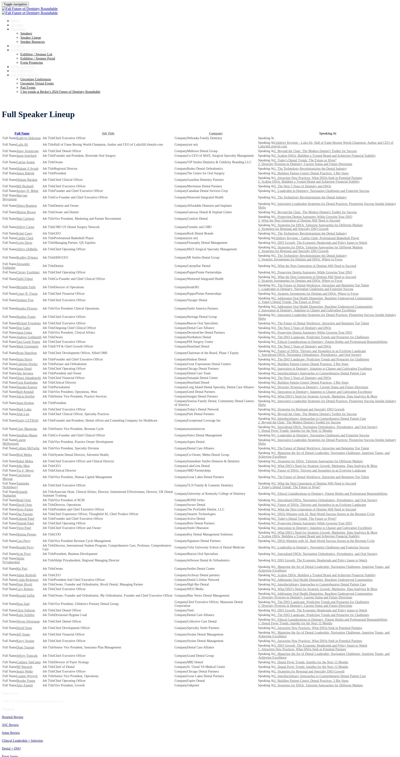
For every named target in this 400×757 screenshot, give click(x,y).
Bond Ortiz (23, 500)
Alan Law (22, 414)
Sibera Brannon (26, 205)
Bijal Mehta (24, 455)
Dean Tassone (25, 647)
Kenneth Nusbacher (15, 493)
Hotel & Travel (23, 67)
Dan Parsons (24, 514)
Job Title (108, 133)
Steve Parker (24, 509)
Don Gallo (23, 328)
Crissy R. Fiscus (27, 293)
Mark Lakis (23, 409)
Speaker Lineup (30, 37)
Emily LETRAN (27, 420)
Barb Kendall (25, 392)
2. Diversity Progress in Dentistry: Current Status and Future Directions (305, 164)
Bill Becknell (25, 186)
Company (216, 133)
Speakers (18, 29)
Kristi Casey (24, 233)
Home (15, 21)
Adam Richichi (26, 575)
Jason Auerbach (26, 155)
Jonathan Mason (26, 435)
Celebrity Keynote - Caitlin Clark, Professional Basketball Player (316, 238)
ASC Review (10, 725)
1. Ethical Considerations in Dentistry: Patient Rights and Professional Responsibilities (330, 342)
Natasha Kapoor (26, 387)
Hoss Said (22, 604)
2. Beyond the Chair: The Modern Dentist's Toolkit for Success (315, 151)
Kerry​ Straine (25, 641)
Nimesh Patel (25, 523)
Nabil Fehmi (24, 279)
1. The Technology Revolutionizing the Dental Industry (310, 168)
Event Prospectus (31, 62)
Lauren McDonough (14, 441)
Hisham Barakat (26, 179)
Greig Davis (24, 242)
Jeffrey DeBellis (27, 249)
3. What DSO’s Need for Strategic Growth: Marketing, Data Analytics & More (325, 396)
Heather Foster (26, 317)
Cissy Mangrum (26, 429)
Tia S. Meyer (25, 470)
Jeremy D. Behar (27, 191)
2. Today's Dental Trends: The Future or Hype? (305, 160)
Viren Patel (23, 528)
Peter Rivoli (24, 584)
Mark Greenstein (27, 346)
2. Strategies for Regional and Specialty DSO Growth (293, 229)
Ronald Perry (25, 547)
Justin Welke (24, 671)
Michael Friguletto (28, 323)
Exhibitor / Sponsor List (36, 54)
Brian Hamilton (26, 353)
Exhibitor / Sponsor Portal (37, 58)
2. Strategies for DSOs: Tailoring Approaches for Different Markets (318, 225)
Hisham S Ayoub (27, 168)
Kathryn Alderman (28, 138)
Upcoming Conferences (35, 79)
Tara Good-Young (28, 342)
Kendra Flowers (26, 308)
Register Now (22, 71)
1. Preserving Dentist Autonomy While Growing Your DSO (313, 217)
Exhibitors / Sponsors (28, 50)
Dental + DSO (11, 748)
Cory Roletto (24, 589)
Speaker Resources (32, 42)
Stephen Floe (25, 300)
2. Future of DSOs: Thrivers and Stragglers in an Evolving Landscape (320, 351)
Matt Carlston (25, 218)
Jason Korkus (25, 403)
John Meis (23, 466)
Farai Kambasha (27, 382)
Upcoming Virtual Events (37, 83)
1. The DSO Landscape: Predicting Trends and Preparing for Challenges (321, 337)
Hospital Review (12, 717)
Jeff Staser (23, 634)
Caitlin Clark (24, 238)
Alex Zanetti (24, 685)
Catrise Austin (25, 162)
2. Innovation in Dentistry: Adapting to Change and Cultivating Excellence (307, 310)
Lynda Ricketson (27, 580)
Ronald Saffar (25, 595)
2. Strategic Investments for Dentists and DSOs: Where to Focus (300, 259)
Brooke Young (25, 680)
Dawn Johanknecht (28, 378)
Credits (17, 46)
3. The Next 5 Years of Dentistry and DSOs (302, 186)
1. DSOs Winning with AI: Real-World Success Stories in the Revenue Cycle (324, 514)
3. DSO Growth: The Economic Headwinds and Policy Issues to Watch (320, 242)
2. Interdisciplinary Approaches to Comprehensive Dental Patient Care (320, 373)
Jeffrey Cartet (25, 227)
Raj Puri (21, 568)
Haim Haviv (24, 359)
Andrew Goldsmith (28, 337)
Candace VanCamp (28, 662)
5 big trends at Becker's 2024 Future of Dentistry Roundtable (60, 92)
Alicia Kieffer (25, 396)
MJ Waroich (24, 667)
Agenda (17, 25)
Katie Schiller (25, 615)
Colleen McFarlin (27, 448)
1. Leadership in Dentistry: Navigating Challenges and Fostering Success (321, 191)
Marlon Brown (26, 212)
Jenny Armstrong (27, 151)
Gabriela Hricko (27, 364)
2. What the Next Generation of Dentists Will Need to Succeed (299, 220)
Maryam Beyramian (15, 197)
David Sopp (24, 628)
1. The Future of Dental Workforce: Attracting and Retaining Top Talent (321, 285)
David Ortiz (24, 505)
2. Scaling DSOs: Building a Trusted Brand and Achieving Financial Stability (325, 155)
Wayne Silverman (28, 621)
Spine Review (11, 733)
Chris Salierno (25, 610)
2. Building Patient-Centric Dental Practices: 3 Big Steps (311, 173)
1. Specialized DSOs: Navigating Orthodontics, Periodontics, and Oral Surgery (310, 355)
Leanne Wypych (27, 676)
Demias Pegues (26, 534)
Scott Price (23, 554)
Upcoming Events (25, 75)
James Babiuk (25, 173)
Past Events (27, 87)
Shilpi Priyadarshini (13, 560)
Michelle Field (25, 287)
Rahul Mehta (24, 461)
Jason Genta (24, 332)
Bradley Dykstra (27, 257)
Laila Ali (22, 144)
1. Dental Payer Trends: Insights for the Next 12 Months (295, 430)
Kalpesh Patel (25, 518)
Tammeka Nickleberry (16, 485)
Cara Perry (23, 541)
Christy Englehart (28, 272)
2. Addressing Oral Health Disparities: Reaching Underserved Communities (323, 298)
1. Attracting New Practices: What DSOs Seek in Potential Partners (318, 178)
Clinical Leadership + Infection (22, 740)
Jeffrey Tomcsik (27, 655)
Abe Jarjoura (24, 373)
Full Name (22, 133)
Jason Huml (24, 368)
